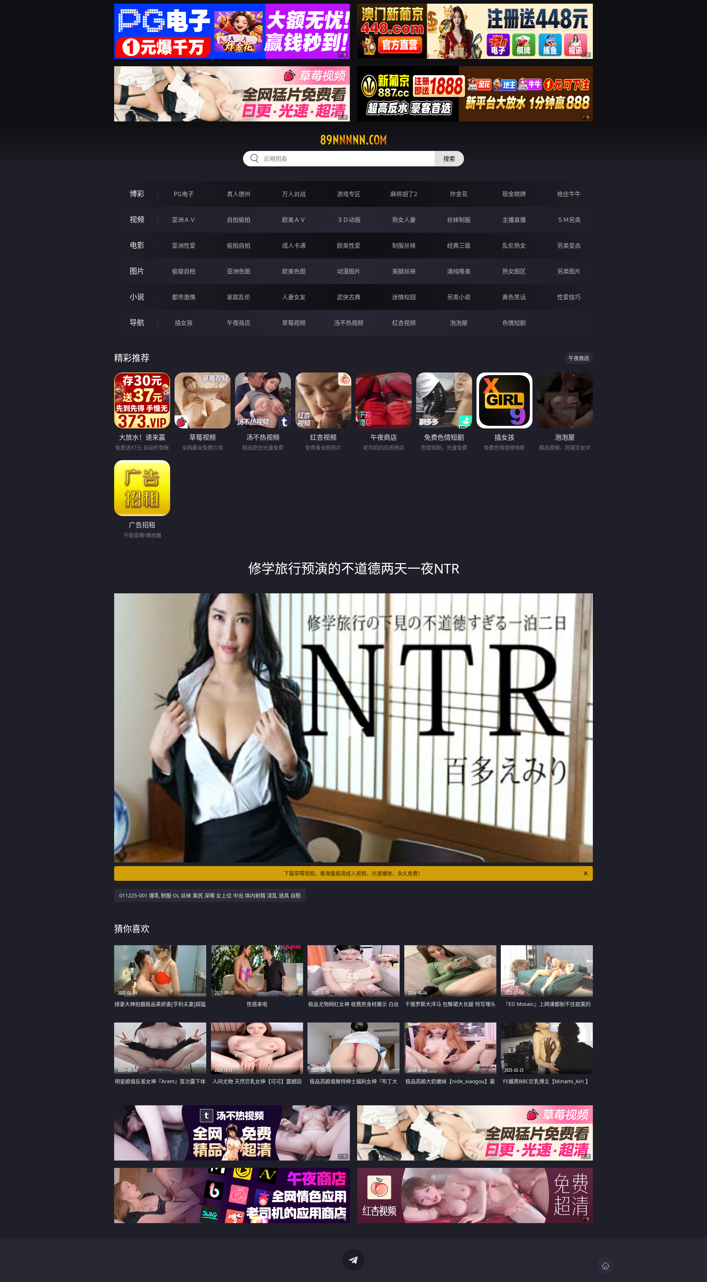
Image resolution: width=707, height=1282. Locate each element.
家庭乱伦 (238, 297)
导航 (137, 323)
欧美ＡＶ (294, 220)
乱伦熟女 (514, 245)
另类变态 (569, 245)
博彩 (137, 194)
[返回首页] (605, 1266)
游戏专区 (348, 194)
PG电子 (184, 194)
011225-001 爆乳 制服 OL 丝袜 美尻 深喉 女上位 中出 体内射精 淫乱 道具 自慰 (210, 895)
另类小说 (459, 297)
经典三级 (459, 245)
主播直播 (514, 220)
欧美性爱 (348, 245)
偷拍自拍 (238, 245)
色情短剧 (514, 323)
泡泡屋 (459, 323)
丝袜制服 (459, 220)
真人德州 (238, 194)
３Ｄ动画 (348, 220)
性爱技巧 (569, 297)
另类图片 (569, 271)
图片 (137, 271)
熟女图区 (514, 271)
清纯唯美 (459, 271)
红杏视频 (404, 323)
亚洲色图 (238, 271)
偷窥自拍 (184, 271)
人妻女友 (294, 297)
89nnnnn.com (353, 140)
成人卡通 (294, 245)
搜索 (449, 159)
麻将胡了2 (403, 194)
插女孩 (184, 323)
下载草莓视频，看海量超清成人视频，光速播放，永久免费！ (353, 873)
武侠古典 (348, 297)
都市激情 (184, 297)
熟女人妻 (404, 220)
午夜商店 (238, 323)
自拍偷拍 (238, 220)
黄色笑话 (514, 297)
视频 (137, 220)
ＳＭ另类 (569, 220)
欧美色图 (294, 271)
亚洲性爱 (184, 245)
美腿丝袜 (404, 271)
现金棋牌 (514, 194)
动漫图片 (348, 271)
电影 (137, 245)
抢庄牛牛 (569, 194)
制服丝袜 (404, 245)
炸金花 (459, 194)
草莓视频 (294, 323)
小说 (137, 297)
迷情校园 (404, 297)
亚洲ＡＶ (184, 220)
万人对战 (294, 194)
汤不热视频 (348, 323)
